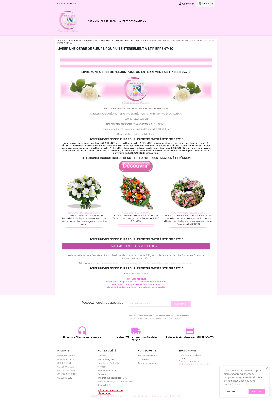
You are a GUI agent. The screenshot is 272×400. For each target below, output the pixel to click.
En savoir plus (242, 384)
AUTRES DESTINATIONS (132, 21)
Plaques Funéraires (128, 281)
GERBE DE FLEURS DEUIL (136, 212)
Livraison (102, 355)
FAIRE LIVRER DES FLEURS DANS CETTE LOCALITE (136, 246)
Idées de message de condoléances (115, 381)
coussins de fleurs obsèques (114, 263)
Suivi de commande (147, 355)
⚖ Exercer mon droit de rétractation (110, 392)
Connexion (143, 359)
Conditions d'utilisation (109, 363)
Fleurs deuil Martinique (123, 284)
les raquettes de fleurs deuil (144, 263)
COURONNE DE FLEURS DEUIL (188, 212)
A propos (102, 366)
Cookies (102, 374)
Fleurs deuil (112, 281)
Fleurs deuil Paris (115, 287)
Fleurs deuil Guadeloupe (148, 284)
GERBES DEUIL (64, 363)
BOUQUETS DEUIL (65, 359)
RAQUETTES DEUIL (66, 370)
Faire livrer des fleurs (136, 278)
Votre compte (147, 350)
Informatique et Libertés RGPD (112, 377)
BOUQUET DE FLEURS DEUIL (84, 212)
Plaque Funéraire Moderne (153, 281)
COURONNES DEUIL (66, 374)
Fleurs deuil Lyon (134, 287)
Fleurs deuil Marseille (154, 287)
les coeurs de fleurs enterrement (175, 263)
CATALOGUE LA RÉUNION (102, 21)
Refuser (231, 391)
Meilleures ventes (66, 355)
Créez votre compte (148, 363)
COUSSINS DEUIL (65, 366)
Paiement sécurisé (107, 370)
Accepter (256, 391)
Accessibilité (104, 385)
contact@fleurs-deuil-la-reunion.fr (195, 364)
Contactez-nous (66, 3)
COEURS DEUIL (64, 377)
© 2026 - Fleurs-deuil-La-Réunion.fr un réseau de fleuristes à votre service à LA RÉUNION (136, 396)
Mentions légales (106, 359)
